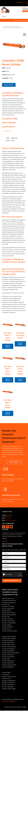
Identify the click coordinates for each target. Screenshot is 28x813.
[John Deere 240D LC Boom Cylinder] (7, 353)
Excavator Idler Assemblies (9, 638)
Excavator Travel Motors (8, 684)
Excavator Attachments (8, 608)
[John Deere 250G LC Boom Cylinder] (20, 353)
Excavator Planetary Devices (9, 646)
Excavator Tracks (6, 678)
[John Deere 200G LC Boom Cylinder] (7, 320)
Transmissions (6, 674)
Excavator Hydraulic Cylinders (9, 631)
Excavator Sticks (6, 659)
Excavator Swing (6, 672)
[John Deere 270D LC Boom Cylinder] (7, 387)
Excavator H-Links (6, 629)
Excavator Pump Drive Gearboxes (10, 652)
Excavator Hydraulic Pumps (9, 636)
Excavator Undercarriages (8, 688)
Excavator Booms (6, 610)
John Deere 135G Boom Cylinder (20, 335)
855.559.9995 (9, 515)
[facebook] (3, 526)
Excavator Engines (6, 625)
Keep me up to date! (12, 580)
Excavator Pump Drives (8, 654)
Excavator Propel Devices (8, 648)
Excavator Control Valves (8, 621)
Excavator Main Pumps (8, 642)
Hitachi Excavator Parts (8, 598)
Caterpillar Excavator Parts (9, 602)
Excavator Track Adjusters (8, 680)
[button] (24, 34)
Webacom (15, 701)
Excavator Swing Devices (8, 661)
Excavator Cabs (6, 616)
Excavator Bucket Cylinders (9, 614)
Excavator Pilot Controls (8, 644)
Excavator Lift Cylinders (8, 640)
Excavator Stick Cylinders (8, 657)
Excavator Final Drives (7, 627)
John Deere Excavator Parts (9, 600)
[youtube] (11, 526)
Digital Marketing (6, 701)
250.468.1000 (8, 517)
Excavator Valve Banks (7, 686)
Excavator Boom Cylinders (8, 612)
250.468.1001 (7, 518)
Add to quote (8, 85)
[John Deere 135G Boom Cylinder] (20, 320)
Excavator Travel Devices (8, 682)
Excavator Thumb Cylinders (9, 676)
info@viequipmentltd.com (11, 520)
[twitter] (7, 526)
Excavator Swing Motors (8, 667)
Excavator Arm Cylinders (8, 606)
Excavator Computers (7, 619)
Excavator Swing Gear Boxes (9, 665)
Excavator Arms (6, 604)
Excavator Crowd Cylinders (9, 623)
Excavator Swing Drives (8, 663)
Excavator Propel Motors (8, 650)
